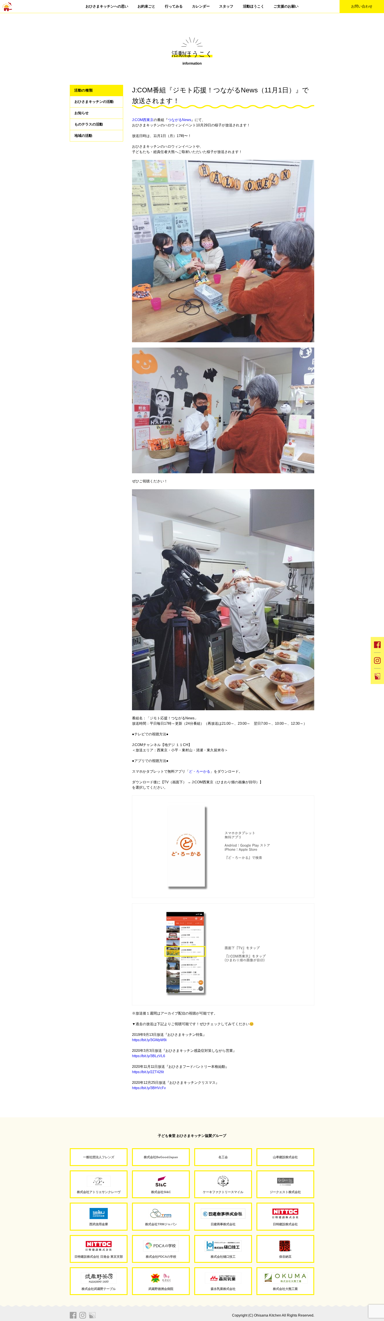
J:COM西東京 (143, 120)
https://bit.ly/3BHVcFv (149, 1088)
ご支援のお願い (286, 6)
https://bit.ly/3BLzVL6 (148, 1056)
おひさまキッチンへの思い (107, 6)
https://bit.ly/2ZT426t (148, 1072)
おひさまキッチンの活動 (94, 101)
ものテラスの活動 (88, 124)
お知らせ (81, 113)
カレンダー (201, 6)
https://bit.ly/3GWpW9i (149, 1040)
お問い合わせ (361, 6)
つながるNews (179, 120)
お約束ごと (146, 6)
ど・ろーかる (199, 771)
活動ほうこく (253, 6)
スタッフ (226, 6)
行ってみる (174, 6)
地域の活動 (83, 135)
